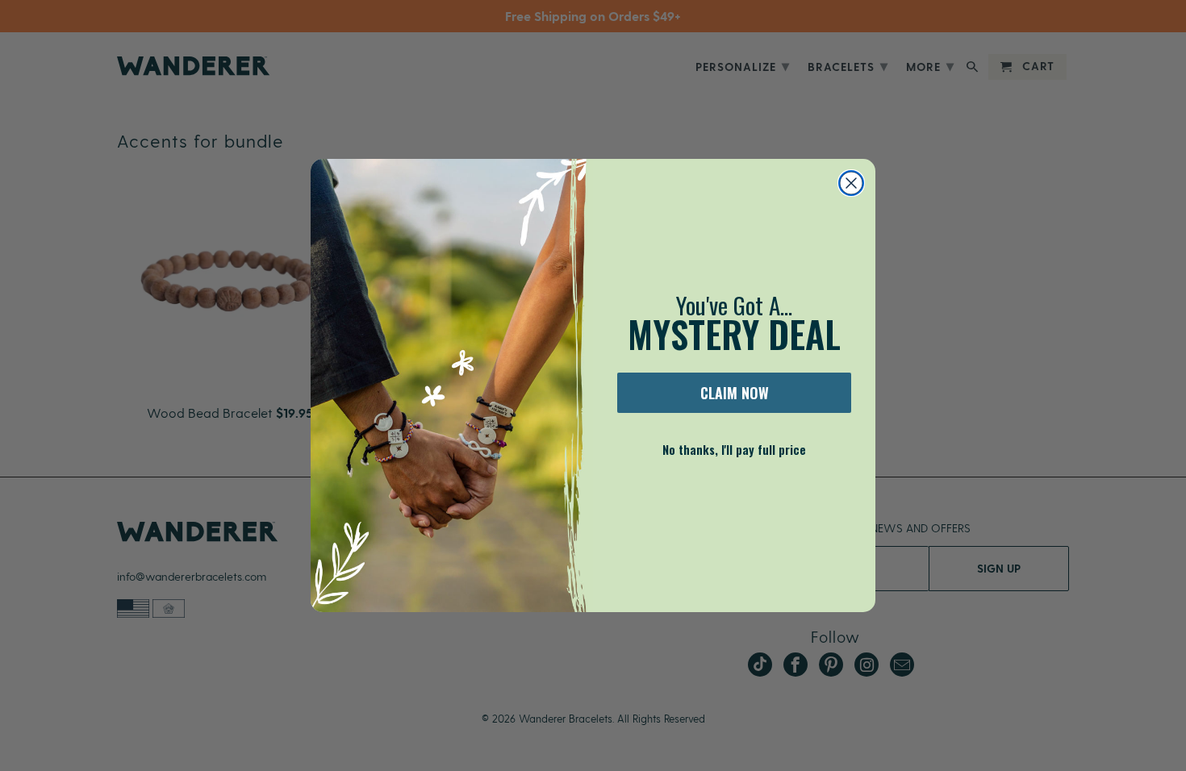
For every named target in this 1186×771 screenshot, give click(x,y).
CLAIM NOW (734, 392)
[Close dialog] (851, 183)
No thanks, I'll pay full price (734, 449)
